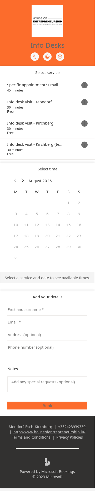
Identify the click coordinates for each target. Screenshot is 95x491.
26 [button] (36, 246)
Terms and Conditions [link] (31, 437)
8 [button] (68, 213)
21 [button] (58, 235)
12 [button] (36, 224)
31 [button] (15, 257)
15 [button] (68, 224)
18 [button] (26, 235)
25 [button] (26, 246)
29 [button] (68, 246)
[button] (15, 180)
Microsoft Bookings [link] (58, 471)
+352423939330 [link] (72, 426)
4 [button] (26, 213)
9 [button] (79, 213)
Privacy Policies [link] (69, 437)
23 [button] (79, 235)
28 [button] (58, 246)
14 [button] (58, 224)
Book (47, 405)
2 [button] (79, 202)
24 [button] (15, 246)
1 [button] (68, 202)
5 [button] (37, 213)
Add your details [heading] (47, 296)
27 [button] (47, 246)
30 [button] (79, 246)
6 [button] (47, 213)
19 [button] (36, 235)
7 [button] (58, 213)
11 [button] (26, 224)
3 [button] (16, 213)
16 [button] (79, 224)
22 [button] (68, 235)
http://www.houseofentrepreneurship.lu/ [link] (49, 431)
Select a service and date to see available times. (47, 277)
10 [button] (15, 224)
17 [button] (15, 235)
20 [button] (47, 235)
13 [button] (47, 224)
